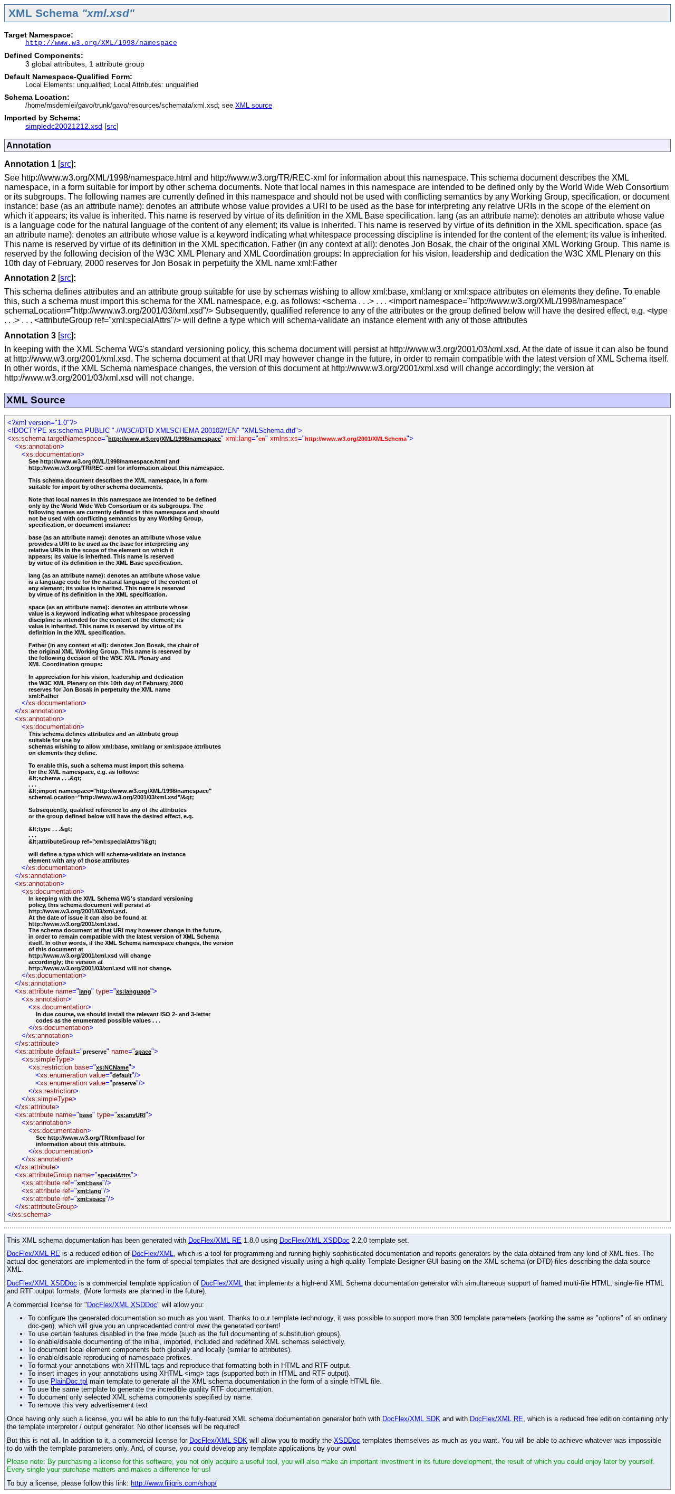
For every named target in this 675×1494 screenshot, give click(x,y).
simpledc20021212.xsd (63, 126)
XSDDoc (347, 1440)
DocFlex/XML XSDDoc (314, 1240)
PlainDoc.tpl (69, 1381)
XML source (253, 105)
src (112, 126)
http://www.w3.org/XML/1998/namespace (101, 43)
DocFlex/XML (152, 1253)
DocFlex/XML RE (215, 1240)
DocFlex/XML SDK (411, 1419)
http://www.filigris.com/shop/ (174, 1483)
